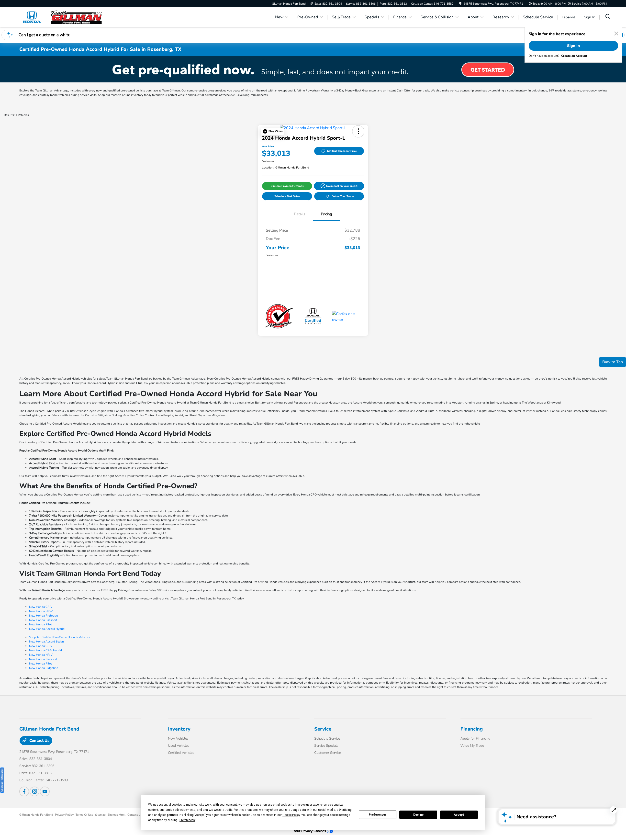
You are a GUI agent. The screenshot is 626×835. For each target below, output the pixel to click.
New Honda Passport (43, 620)
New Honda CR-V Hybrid (45, 650)
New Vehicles (178, 738)
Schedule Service (327, 738)
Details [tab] (299, 214)
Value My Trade (472, 745)
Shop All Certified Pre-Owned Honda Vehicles (59, 637)
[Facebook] (24, 791)
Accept (459, 814)
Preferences (378, 814)
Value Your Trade (343, 196)
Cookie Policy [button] (291, 815)
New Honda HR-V (41, 611)
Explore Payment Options (287, 186)
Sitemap (100, 815)
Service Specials (326, 745)
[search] (607, 17)
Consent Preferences (2, 780)
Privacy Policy (64, 815)
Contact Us (38, 740)
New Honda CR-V (40, 607)
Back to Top (612, 362)
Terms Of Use (84, 815)
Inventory (179, 729)
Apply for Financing (475, 738)
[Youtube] (45, 791)
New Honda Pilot (40, 624)
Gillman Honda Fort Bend (36, 815)
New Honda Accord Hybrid (47, 629)
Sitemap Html (116, 815)
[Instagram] (34, 791)
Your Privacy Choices (310, 830)
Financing (471, 729)
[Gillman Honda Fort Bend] (61, 17)
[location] (460, 4)
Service (322, 729)
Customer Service (327, 752)
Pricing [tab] (326, 214)
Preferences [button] (187, 820)
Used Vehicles (178, 745)
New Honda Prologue (43, 616)
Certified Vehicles (181, 752)
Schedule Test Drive (287, 196)
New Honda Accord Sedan (46, 641)
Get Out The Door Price (342, 151)
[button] (272, 131)
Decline (418, 814)
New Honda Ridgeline (43, 668)
